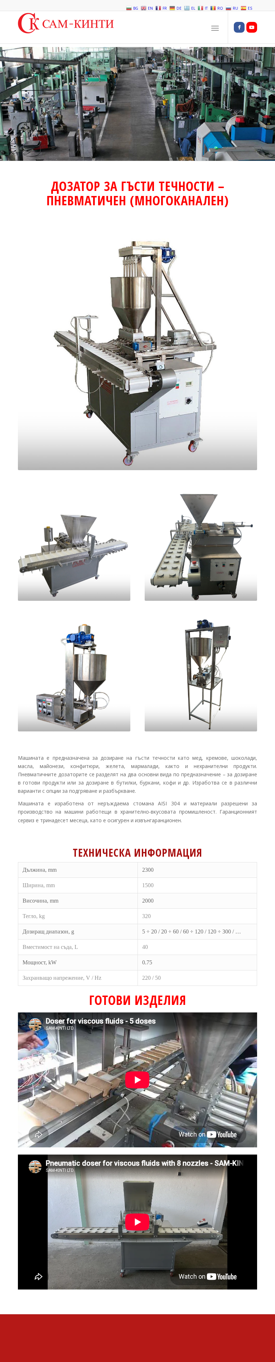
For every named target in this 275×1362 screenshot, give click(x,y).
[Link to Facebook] (239, 27)
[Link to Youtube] (251, 27)
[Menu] (215, 27)
